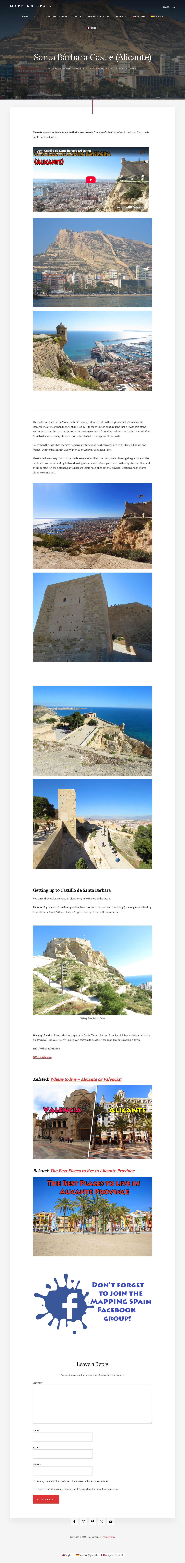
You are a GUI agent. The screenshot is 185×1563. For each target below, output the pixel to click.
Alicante (53, 69)
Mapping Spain (31, 6)
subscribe (94, 1489)
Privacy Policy (109, 1537)
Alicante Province (72, 69)
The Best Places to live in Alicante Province (92, 1170)
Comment (38, 1383)
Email (36, 1447)
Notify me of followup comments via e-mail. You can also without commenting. (78, 1489)
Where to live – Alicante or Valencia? (86, 1079)
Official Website (42, 1057)
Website (37, 1464)
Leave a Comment (127, 69)
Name (36, 1430)
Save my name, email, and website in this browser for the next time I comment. (73, 1481)
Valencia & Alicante (99, 69)
